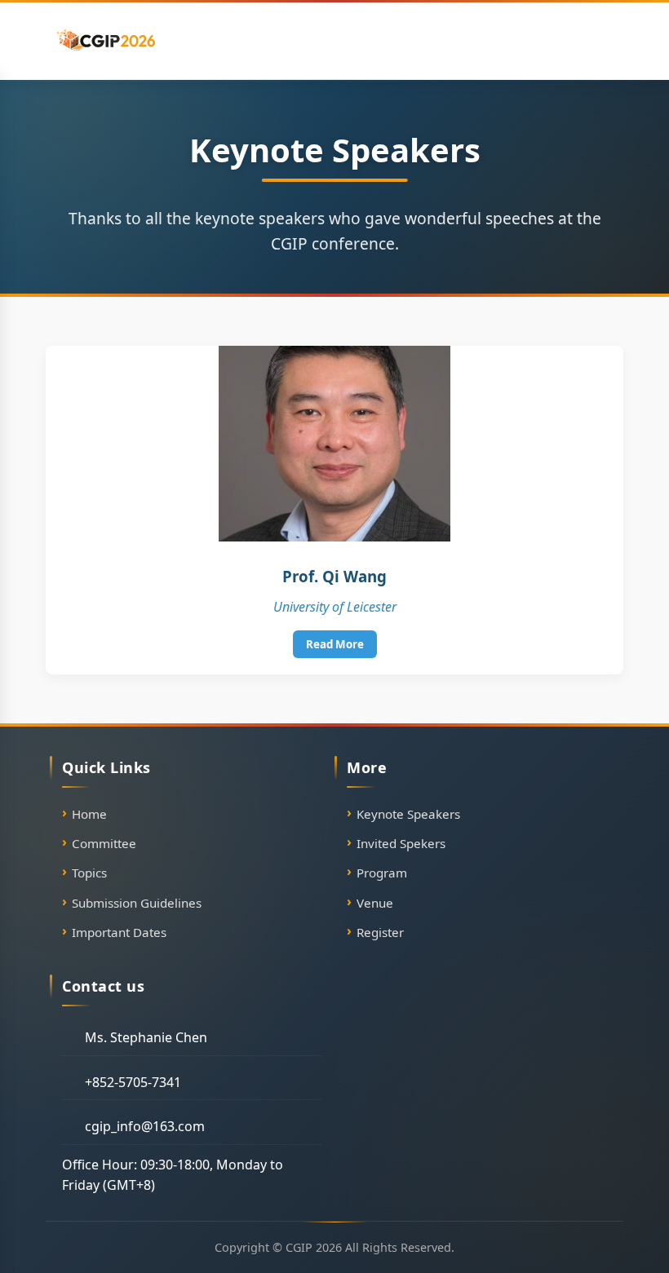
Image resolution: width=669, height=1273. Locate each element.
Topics (89, 872)
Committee (104, 843)
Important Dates (119, 932)
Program (382, 872)
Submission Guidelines (137, 903)
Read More (335, 644)
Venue (375, 903)
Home (89, 814)
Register (380, 932)
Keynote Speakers (408, 814)
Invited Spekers (401, 843)
